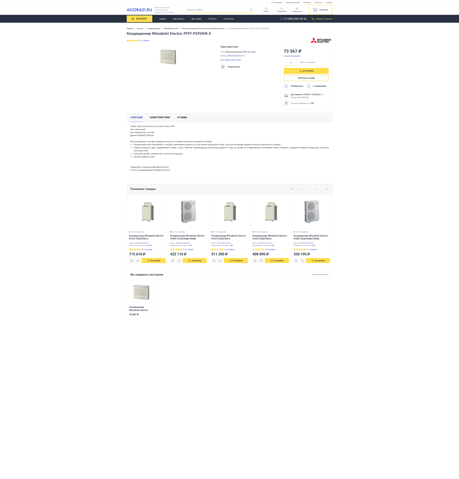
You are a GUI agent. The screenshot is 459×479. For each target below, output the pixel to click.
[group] (320, 10)
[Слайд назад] (316, 189)
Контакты (229, 19)
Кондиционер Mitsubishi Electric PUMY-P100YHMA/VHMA (311, 237)
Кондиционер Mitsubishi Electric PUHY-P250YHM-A (228, 237)
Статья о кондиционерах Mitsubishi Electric (150, 170)
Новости (318, 2)
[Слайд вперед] (327, 189)
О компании (276, 2)
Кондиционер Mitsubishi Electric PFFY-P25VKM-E (138, 309)
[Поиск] (252, 10)
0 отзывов (144, 40)
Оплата (212, 19)
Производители (293, 2)
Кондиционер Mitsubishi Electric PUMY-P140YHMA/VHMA (187, 237)
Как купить (178, 19)
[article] (147, 229)
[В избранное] (131, 260)
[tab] (136, 117)
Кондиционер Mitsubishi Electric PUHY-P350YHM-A (146, 237)
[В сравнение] (137, 260)
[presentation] (147, 229)
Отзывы (329, 2)
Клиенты (307, 2)
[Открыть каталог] (133, 19)
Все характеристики (231, 60)
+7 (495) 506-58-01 (295, 18)
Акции (162, 19)
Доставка (196, 19)
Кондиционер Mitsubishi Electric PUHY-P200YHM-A (269, 237)
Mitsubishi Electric (236, 55)
